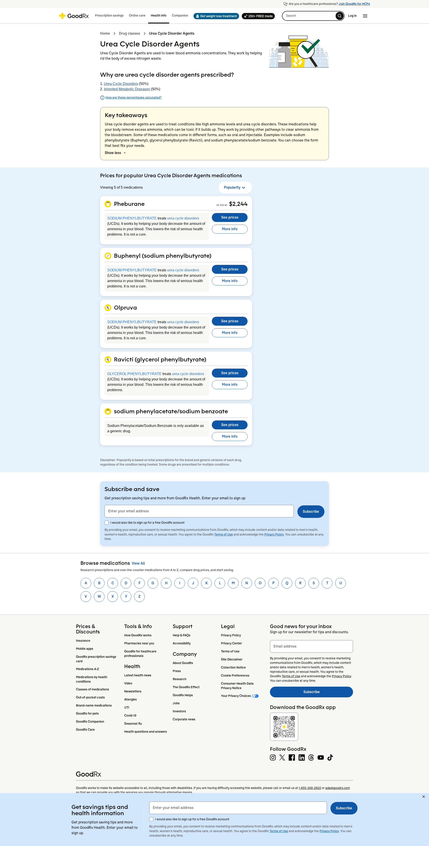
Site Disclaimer (231, 659)
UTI (126, 707)
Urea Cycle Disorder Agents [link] (171, 33)
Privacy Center (231, 643)
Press (177, 671)
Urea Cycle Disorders (121, 84)
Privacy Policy (274, 534)
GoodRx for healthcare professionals (140, 653)
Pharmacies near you (139, 643)
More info (230, 229)
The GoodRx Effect (186, 687)
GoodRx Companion (90, 721)
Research (179, 679)
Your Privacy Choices (236, 696)
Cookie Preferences (235, 675)
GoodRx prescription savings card (96, 659)
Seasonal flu (133, 724)
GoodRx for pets (87, 713)
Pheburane (129, 203)
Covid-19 (130, 715)
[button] (215, 16)
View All (138, 563)
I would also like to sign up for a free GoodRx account (147, 523)
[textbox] (199, 511)
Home (105, 33)
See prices (229, 217)
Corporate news (184, 719)
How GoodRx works (137, 635)
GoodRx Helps (183, 695)
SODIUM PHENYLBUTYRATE (132, 218)
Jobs (176, 703)
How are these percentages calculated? (133, 97)
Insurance (83, 641)
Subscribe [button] (311, 511)
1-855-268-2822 (310, 788)
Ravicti (195, 140)
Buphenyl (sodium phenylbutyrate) (162, 255)
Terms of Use (223, 534)
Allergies (130, 699)
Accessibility (182, 643)
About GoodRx (183, 663)
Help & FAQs (181, 635)
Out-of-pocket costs (90, 697)
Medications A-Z (87, 669)
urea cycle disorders (183, 218)
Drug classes (129, 33)
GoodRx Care (85, 730)
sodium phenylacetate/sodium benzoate (243, 140)
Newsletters (132, 691)
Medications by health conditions (92, 679)
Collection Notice (233, 667)
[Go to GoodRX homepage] (74, 16)
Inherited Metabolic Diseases (127, 89)
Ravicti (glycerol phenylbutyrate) (160, 359)
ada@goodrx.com (337, 788)
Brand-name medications (94, 705)
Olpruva (125, 307)
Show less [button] (113, 152)
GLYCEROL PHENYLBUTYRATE (134, 374)
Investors (179, 711)
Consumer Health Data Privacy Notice (237, 685)
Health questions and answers (145, 732)
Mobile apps (84, 649)
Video (128, 683)
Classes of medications (92, 689)
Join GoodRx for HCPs (354, 4)
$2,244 (238, 203)
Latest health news (137, 675)
